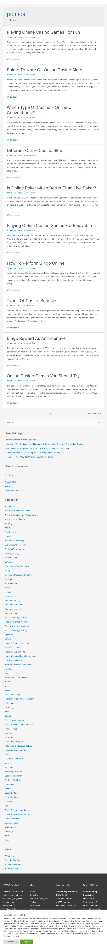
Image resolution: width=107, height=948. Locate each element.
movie (7, 682)
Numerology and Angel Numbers (19, 699)
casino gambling (12, 553)
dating (7, 570)
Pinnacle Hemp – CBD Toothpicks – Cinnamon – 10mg (29, 457)
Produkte (34, 902)
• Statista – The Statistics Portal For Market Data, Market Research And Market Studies (44, 444)
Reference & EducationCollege (18, 746)
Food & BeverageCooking (16, 630)
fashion (8, 592)
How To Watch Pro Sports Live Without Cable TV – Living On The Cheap (37, 448)
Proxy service (11, 729)
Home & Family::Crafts (15, 652)
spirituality (9, 784)
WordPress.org (11, 869)
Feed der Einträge (12, 860)
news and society (12, 694)
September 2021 (12, 490)
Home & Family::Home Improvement (21, 656)
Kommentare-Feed (13, 864)
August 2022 (10, 482)
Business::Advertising (14, 540)
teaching (9, 801)
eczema (8, 579)
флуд (7, 840)
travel (7, 806)
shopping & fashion (13, 772)
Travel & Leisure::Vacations (17, 814)
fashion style (10, 596)
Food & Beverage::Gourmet (17, 626)
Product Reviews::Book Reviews (19, 724)
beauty (8, 528)
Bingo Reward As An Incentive (36, 338)
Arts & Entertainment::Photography (20, 515)
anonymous (10, 506)
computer (9, 562)
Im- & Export (35, 905)
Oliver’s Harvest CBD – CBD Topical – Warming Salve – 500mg (32, 453)
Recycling (34, 895)
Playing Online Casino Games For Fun (43, 32)
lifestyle (8, 669)
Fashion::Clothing (12, 600)
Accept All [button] (26, 941)
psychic (8, 733)
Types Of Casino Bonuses (32, 300)
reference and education (16, 750)
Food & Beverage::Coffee (16, 617)
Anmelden (9, 856)
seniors (8, 763)
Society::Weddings (13, 780)
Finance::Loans (11, 613)
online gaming (11, 703)
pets (7, 712)
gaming (8, 639)
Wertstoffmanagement (40, 898)
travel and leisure (12, 818)
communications (12, 557)
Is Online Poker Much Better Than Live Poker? (51, 187)
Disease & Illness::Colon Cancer (19, 575)
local (7, 673)
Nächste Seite (93, 413)
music (7, 686)
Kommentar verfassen (17, 37)
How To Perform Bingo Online (36, 263)
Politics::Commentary (14, 720)
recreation (9, 737)
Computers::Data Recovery (17, 566)
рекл (7, 836)
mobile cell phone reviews (16, 677)
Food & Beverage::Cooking (16, 622)
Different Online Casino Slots (35, 150)
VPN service (10, 827)
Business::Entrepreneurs (15, 545)
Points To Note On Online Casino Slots (44, 69)
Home (32, 891)
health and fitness (13, 647)
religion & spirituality (14, 759)
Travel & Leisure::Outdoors (17, 810)
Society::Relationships (15, 776)
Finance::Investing (13, 609)
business (9, 536)
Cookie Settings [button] (11, 942)
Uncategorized (11, 823)
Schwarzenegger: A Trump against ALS (22, 440)
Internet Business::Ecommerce (18, 665)
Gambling (9, 635)
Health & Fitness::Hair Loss (17, 643)
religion (8, 754)
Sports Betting (11, 793)
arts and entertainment (15, 519)
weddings (9, 831)
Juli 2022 (9, 486)
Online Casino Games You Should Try (43, 375)
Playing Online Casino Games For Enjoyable (49, 225)
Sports (8, 789)
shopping (9, 767)
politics (31, 37)
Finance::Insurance (13, 605)
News (7, 690)
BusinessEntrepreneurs (15, 549)
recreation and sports (14, 741)
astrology (9, 523)
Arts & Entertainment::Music (17, 511)
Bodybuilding (10, 532)
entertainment (11, 583)
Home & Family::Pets (14, 660)
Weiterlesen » (13, 59)
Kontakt (33, 909)
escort (7, 588)
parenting (9, 707)
